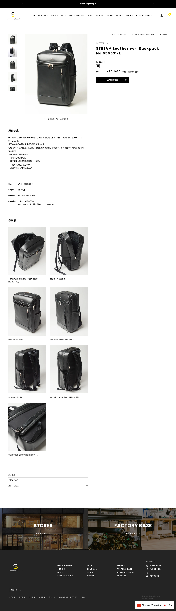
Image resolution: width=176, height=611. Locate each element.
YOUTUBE (154, 576)
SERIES (54, 16)
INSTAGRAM (156, 565)
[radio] (98, 66)
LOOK (90, 16)
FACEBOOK (155, 569)
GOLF (63, 16)
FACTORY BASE (144, 16)
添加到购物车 (112, 80)
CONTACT (121, 576)
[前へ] (22, 4)
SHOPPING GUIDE (126, 572)
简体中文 (14, 590)
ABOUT (119, 16)
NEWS (110, 16)
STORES (130, 16)
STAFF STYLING (76, 16)
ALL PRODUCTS (123, 34)
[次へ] (154, 4)
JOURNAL (100, 16)
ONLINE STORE (40, 16)
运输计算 (131, 72)
